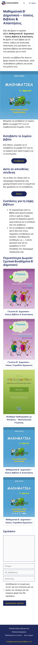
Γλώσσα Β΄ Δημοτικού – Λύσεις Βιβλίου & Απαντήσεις (19, 313)
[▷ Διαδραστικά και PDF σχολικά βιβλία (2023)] (9, 3)
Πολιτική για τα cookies (13, 635)
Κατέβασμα (19, 161)
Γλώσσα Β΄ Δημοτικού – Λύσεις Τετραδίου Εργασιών (19, 363)
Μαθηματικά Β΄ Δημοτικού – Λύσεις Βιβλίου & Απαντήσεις (19, 471)
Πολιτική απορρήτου (19, 632)
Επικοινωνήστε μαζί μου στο (19, 628)
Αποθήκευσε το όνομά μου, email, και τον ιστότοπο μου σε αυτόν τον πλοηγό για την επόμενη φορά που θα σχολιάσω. (19, 590)
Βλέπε (19, 194)
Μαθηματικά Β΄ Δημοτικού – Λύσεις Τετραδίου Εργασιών (19, 521)
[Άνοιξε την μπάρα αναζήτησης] (24, 3)
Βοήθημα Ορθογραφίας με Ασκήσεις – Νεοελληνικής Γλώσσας (19, 419)
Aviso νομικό (28, 635)
